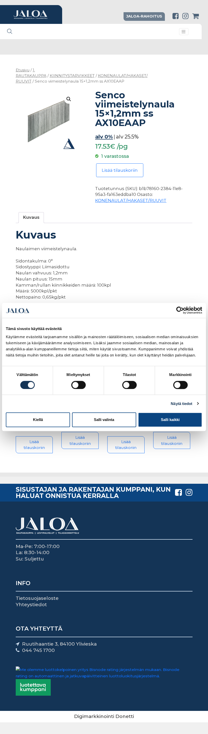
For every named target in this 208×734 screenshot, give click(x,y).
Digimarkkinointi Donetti (104, 716)
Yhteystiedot (31, 604)
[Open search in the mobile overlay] (9, 31)
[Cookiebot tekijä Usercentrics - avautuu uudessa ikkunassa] (180, 310)
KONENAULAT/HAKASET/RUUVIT (130, 200)
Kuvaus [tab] (31, 217)
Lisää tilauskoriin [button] (34, 444)
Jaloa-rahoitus (144, 16)
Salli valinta (104, 419)
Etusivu (22, 70)
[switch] (78, 385)
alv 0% (104, 136)
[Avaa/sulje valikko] (183, 31)
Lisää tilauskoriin (120, 170)
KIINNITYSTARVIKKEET (72, 75)
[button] (68, 99)
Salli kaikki (170, 419)
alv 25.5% (127, 136)
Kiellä (38, 419)
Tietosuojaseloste (37, 598)
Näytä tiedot (181, 403)
